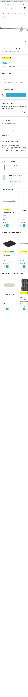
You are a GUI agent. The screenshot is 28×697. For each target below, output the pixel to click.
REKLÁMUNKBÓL (5, 57)
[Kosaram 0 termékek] (25, 4)
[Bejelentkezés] (20, 4)
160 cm (10, 82)
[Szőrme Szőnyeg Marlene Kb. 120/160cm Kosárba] (24, 309)
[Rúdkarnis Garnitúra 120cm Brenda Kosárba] (7, 225)
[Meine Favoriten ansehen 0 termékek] (23, 4)
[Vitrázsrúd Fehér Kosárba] (24, 225)
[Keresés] (3, 8)
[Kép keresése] (24, 8)
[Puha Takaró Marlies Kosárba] (7, 266)
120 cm (4, 82)
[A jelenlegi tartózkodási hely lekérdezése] (24, 112)
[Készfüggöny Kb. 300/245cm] (4, 177)
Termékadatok (5, 135)
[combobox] (12, 112)
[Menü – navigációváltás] (2, 4)
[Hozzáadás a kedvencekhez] (3, 95)
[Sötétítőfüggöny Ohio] (4, 167)
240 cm (21, 82)
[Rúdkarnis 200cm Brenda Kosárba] (24, 266)
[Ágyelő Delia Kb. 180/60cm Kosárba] (7, 309)
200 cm (15, 82)
